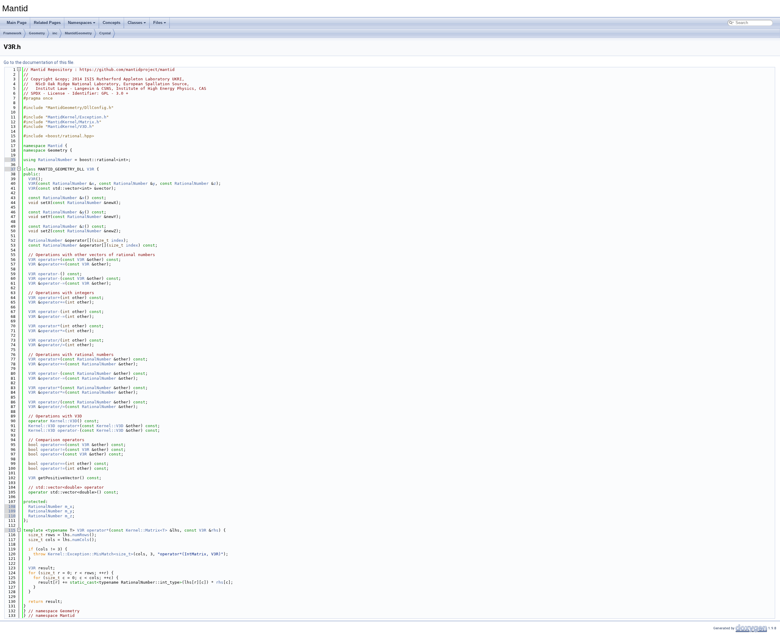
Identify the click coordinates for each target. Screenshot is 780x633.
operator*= (53, 331)
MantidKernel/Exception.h (77, 117)
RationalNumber (55, 159)
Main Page (17, 22)
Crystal (105, 33)
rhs (214, 530)
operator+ (49, 259)
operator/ (49, 340)
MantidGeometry (78, 33)
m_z (68, 516)
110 (9, 516)
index (117, 240)
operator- (49, 274)
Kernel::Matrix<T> (146, 530)
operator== (53, 444)
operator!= (53, 449)
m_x (68, 506)
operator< (51, 454)
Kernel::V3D (63, 421)
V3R (90, 169)
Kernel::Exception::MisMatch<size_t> (90, 554)
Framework (12, 33)
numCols (80, 539)
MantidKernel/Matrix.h (73, 122)
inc (54, 33)
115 (9, 530)
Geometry (37, 33)
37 (9, 169)
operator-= (53, 283)
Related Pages (47, 22)
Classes (135, 22)
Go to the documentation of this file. (39, 62)
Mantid (55, 145)
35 (9, 159)
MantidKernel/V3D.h (70, 126)
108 (9, 506)
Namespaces (80, 22)
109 (9, 511)
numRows (80, 535)
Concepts (111, 22)
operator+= (53, 264)
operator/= (53, 345)
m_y (68, 511)
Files (157, 22)
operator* (49, 326)
